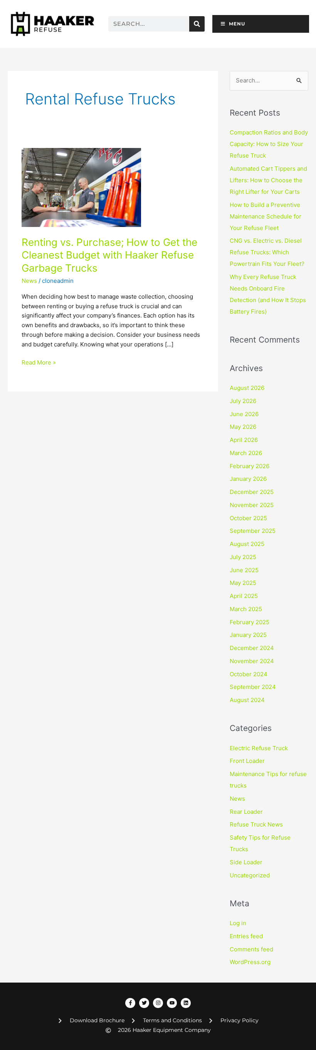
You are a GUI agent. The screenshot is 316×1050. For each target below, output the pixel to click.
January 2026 (248, 478)
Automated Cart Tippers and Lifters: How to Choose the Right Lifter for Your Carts (268, 180)
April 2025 (244, 596)
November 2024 (252, 661)
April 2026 (244, 440)
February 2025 (249, 622)
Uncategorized (250, 875)
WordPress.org (250, 962)
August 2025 (247, 544)
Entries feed (246, 936)
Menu (237, 24)
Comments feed (251, 949)
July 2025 (243, 557)
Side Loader (246, 862)
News (29, 280)
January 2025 (248, 634)
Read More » (39, 362)
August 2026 (247, 387)
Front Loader (247, 760)
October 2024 (248, 674)
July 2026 (243, 401)
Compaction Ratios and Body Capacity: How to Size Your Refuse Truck (269, 144)
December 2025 (252, 492)
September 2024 (253, 686)
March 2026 (246, 453)
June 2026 (244, 414)
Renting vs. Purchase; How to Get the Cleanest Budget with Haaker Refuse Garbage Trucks (109, 255)
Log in (238, 923)
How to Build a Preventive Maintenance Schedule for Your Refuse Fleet (265, 216)
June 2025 (244, 570)
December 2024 (252, 648)
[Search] (197, 24)
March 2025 (246, 609)
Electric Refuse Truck (259, 748)
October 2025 (248, 518)
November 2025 (252, 505)
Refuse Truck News (256, 824)
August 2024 (247, 700)
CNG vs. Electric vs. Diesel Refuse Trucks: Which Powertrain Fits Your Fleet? (267, 252)
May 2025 (243, 582)
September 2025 (253, 530)
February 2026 (249, 466)
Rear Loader (246, 811)
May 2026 (243, 426)
